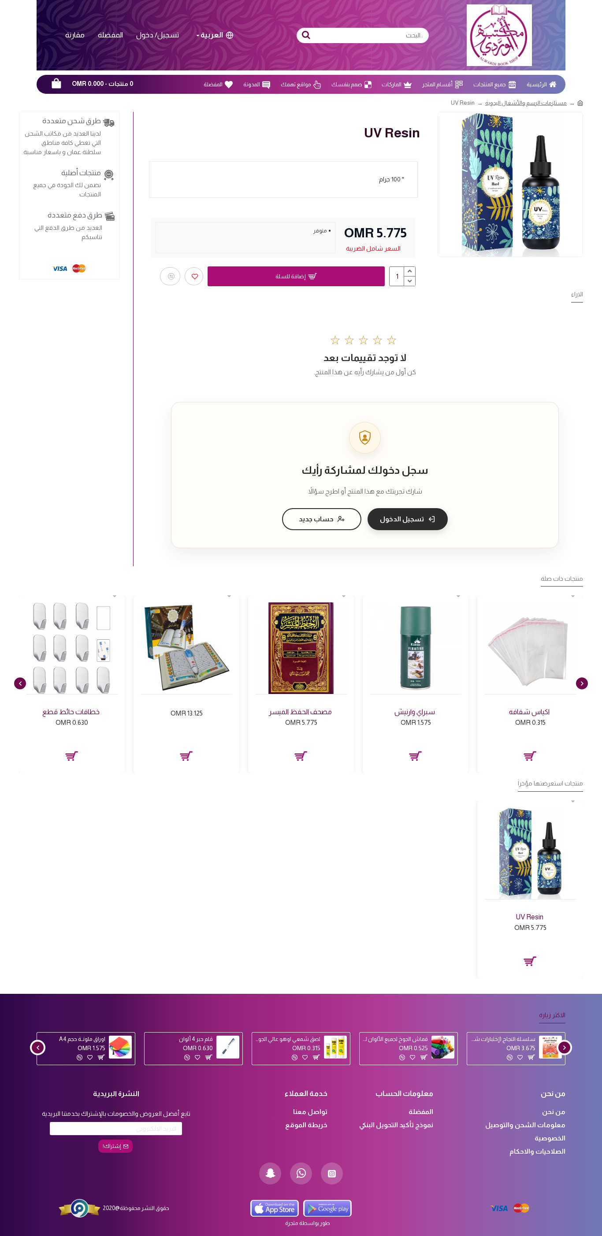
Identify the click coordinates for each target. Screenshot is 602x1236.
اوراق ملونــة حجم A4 (82, 1039)
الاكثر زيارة (552, 1014)
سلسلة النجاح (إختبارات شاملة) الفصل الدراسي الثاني (502, 1039)
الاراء (577, 294)
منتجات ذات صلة (562, 578)
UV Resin (529, 917)
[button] (582, 683)
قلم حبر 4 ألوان (196, 1039)
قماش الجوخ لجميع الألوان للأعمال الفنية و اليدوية (395, 1039)
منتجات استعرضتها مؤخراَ (550, 783)
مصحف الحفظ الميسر (300, 712)
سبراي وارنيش (414, 712)
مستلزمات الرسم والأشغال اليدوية (526, 103)
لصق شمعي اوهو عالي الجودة (287, 1039)
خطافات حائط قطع (71, 712)
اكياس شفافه (529, 712)
